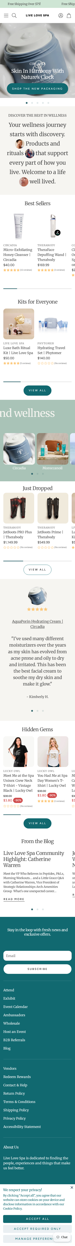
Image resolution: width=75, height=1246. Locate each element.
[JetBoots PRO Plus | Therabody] (18, 508)
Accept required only (37, 1229)
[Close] (72, 1187)
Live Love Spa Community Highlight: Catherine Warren (33, 859)
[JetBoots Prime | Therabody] (53, 508)
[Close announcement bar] (71, 3)
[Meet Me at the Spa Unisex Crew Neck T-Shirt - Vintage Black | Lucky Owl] (18, 751)
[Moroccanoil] (52, 449)
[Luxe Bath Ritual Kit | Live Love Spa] (18, 324)
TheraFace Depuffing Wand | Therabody (52, 255)
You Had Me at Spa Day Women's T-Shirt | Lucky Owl (53, 780)
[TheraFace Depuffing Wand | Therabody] (53, 225)
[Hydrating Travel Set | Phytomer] (53, 324)
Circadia (19, 468)
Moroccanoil (52, 468)
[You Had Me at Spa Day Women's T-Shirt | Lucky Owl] (53, 751)
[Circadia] (19, 449)
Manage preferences (37, 1239)
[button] (6, 15)
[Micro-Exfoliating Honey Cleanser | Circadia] (18, 225)
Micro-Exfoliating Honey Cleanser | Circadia (17, 255)
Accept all (37, 1219)
